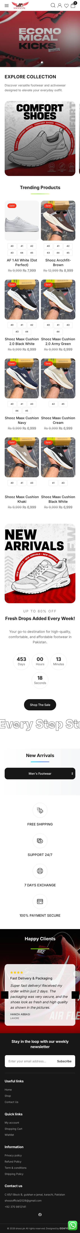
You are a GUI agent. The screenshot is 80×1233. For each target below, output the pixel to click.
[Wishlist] (66, 6)
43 (12, 252)
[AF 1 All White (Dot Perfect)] (22, 221)
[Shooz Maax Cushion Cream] (58, 378)
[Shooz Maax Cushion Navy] (22, 378)
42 (31, 246)
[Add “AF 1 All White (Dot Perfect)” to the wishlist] (30, 219)
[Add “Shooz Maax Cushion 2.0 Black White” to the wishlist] (30, 298)
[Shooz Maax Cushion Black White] (58, 457)
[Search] (53, 5)
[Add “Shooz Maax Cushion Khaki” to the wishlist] (30, 456)
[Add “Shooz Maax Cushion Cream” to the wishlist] (67, 377)
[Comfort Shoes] (40, 138)
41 (22, 246)
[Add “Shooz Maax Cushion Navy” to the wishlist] (30, 377)
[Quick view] (30, 208)
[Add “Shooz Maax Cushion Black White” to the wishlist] (67, 456)
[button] (7, 5)
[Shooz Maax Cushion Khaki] (22, 457)
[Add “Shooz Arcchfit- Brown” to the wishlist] (67, 219)
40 (12, 246)
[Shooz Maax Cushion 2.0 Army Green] (58, 299)
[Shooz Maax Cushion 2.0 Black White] (22, 299)
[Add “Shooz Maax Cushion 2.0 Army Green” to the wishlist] (67, 298)
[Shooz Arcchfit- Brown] (58, 221)
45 (31, 252)
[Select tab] (40, 772)
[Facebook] (40, 1214)
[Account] (59, 5)
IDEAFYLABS (66, 1228)
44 (21, 252)
